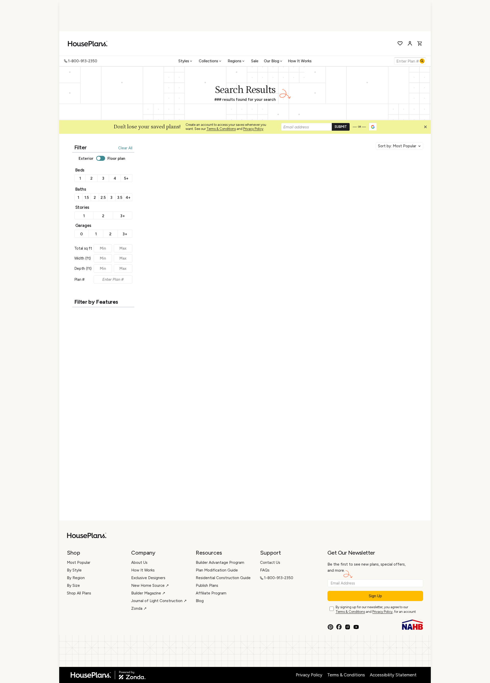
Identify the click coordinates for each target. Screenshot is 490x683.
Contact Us (270, 562)
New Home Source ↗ (150, 585)
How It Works (300, 61)
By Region (76, 578)
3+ (122, 216)
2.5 (103, 197)
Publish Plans (207, 585)
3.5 (119, 197)
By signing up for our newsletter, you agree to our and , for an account (376, 609)
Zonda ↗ (139, 608)
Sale (254, 61)
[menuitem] (186, 61)
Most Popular (78, 562)
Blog (200, 601)
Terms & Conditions (221, 129)
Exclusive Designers (148, 578)
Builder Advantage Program (220, 562)
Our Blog (271, 61)
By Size (73, 585)
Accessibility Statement (393, 674)
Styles (183, 61)
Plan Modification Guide (217, 570)
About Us (139, 562)
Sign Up (375, 596)
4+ (128, 197)
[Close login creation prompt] (427, 128)
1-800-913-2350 (82, 61)
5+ (126, 178)
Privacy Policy (253, 129)
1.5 (86, 197)
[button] (426, 128)
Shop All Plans (79, 593)
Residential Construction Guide (223, 578)
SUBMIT (341, 127)
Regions (234, 61)
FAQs (265, 570)
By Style (74, 570)
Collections (208, 61)
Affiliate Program (211, 593)
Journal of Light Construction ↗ (159, 601)
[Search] (422, 61)
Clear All (125, 148)
